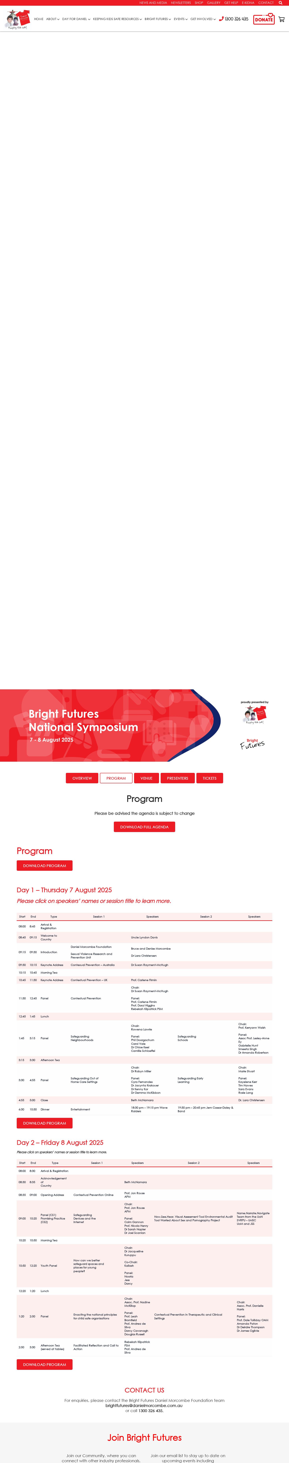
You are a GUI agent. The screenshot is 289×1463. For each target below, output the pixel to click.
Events (179, 19)
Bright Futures (156, 19)
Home (38, 19)
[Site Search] (279, 4)
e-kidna (248, 3)
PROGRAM (116, 778)
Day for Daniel (74, 19)
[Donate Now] (264, 19)
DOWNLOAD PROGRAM (44, 865)
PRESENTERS (177, 778)
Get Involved (201, 19)
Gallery (213, 3)
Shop (199, 3)
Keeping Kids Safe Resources (116, 19)
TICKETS (209, 778)
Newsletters (181, 3)
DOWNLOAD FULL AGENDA (144, 827)
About (51, 19)
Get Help (231, 3)
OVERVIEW (82, 778)
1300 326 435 (150, 1410)
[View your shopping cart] (281, 19)
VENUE (147, 778)
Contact (266, 3)
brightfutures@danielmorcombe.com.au (144, 1405)
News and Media (153, 3)
